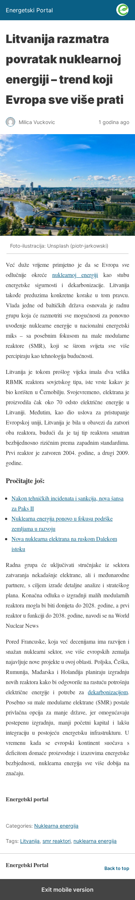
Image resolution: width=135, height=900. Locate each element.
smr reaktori (56, 841)
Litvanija (30, 841)
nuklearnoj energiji (75, 274)
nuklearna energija (95, 841)
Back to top (116, 868)
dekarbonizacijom (108, 692)
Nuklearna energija (56, 826)
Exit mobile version (67, 889)
